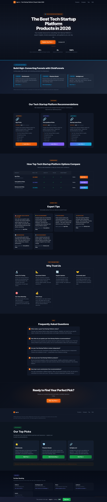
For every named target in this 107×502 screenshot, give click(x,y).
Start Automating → (47, 84)
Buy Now (66, 499)
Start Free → (18, 84)
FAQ (93, 2)
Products (77, 2)
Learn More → (84, 177)
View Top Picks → (53, 400)
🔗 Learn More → (26, 144)
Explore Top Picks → (47, 42)
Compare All (61, 42)
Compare (83, 2)
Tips (89, 2)
